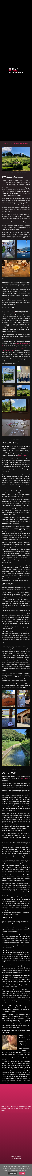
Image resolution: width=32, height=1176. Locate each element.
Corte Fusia (24, 778)
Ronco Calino (22, 455)
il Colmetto (16, 313)
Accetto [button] (22, 1173)
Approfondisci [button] (12, 1173)
